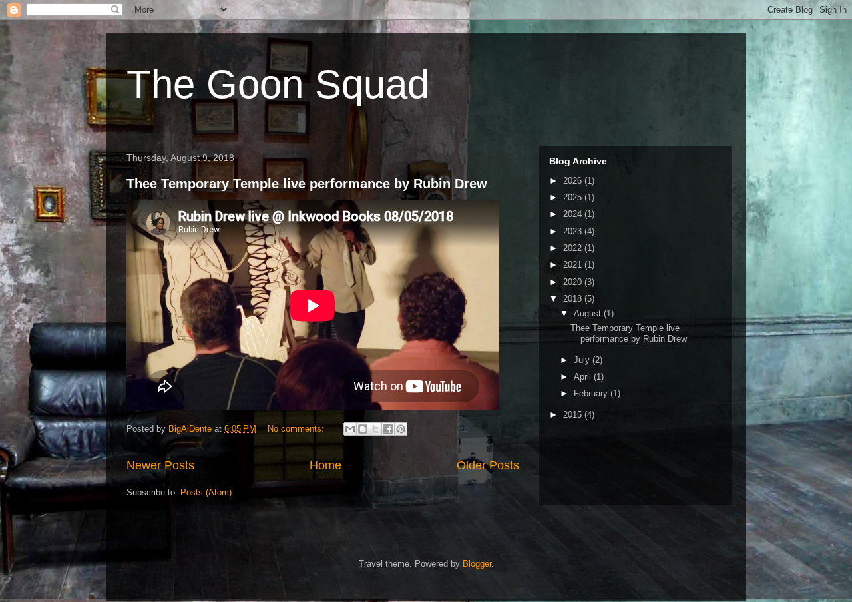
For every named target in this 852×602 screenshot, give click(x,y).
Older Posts (488, 465)
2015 (573, 415)
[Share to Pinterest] (400, 429)
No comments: (297, 429)
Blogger (477, 564)
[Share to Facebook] (388, 429)
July (583, 360)
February (592, 393)
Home (325, 465)
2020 (573, 282)
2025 (573, 197)
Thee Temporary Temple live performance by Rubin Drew (306, 183)
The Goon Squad (277, 84)
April (584, 377)
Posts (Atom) (206, 492)
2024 (573, 214)
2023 (573, 231)
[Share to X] (375, 429)
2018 (573, 299)
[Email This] (350, 429)
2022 (573, 248)
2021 (573, 265)
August (589, 313)
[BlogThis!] (362, 429)
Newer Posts (160, 465)
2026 (573, 181)
